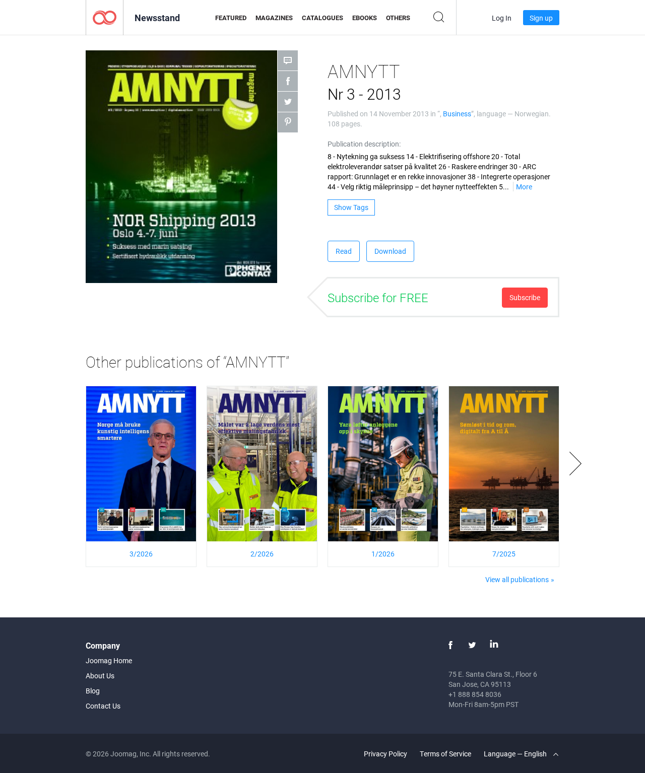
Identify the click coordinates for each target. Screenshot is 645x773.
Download (390, 251)
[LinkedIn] (494, 645)
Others (398, 17)
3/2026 (141, 553)
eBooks (364, 17)
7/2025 (503, 553)
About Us (100, 675)
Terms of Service (445, 753)
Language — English (516, 753)
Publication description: (364, 144)
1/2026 (383, 553)
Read (344, 251)
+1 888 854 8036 (474, 694)
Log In (501, 18)
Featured (230, 17)
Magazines (274, 17)
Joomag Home (109, 660)
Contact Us (103, 706)
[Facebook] (450, 645)
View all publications (517, 579)
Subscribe (524, 297)
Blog (93, 690)
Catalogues (322, 17)
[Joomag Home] (104, 17)
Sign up (541, 18)
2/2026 (262, 553)
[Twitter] (472, 645)
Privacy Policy (385, 753)
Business (457, 113)
